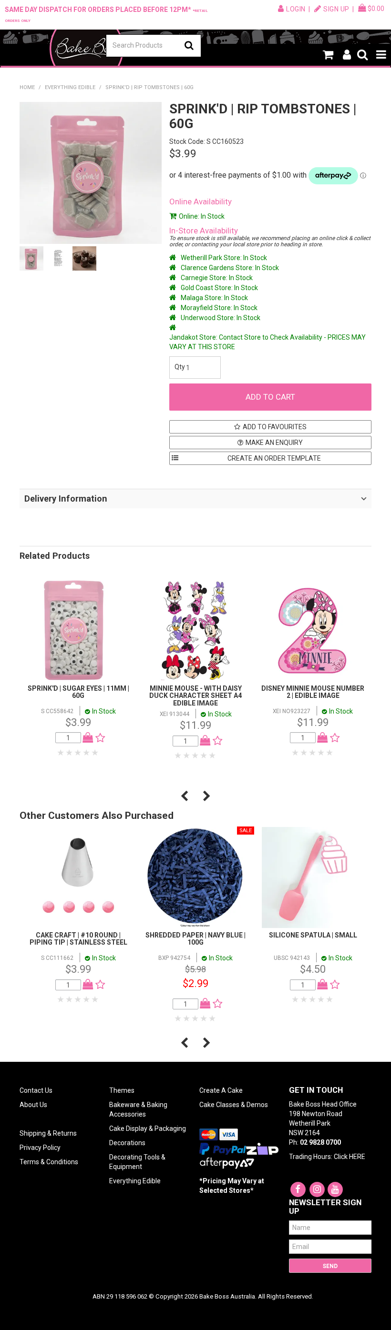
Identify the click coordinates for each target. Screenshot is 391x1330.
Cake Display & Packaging (147, 1128)
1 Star (61, 752)
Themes (121, 1090)
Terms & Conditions (49, 1162)
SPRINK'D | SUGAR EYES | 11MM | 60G (78, 692)
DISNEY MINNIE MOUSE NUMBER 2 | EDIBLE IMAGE (312, 692)
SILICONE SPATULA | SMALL (313, 935)
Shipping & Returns (48, 1133)
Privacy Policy (40, 1147)
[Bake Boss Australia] (86, 49)
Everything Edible (70, 87)
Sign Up (336, 9)
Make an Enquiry (274, 442)
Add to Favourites (275, 427)
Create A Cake (221, 1090)
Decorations (127, 1143)
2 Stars (69, 752)
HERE (357, 1156)
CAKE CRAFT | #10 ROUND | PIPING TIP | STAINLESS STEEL (78, 938)
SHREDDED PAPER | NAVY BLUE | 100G (195, 938)
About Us (33, 1104)
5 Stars (95, 752)
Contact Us (36, 1090)
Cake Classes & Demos (233, 1104)
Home (27, 87)
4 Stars (86, 752)
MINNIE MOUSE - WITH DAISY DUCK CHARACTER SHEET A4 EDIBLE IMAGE (195, 696)
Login (296, 9)
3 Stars (78, 752)
